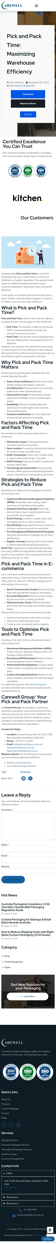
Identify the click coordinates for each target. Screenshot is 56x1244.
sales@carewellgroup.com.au (28, 744)
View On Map (10, 1187)
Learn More (29, 996)
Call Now (28, 114)
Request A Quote (28, 103)
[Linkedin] (18, 1124)
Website (5, 866)
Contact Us (28, 94)
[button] (36, 5)
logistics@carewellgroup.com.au (22, 750)
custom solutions (23, 762)
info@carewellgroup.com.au (20, 747)
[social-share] (23, 778)
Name (5, 845)
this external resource (35, 684)
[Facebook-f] (4, 1124)
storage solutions (27, 766)
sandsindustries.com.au (42, 1235)
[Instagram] (11, 1124)
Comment (7, 810)
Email (4, 856)
